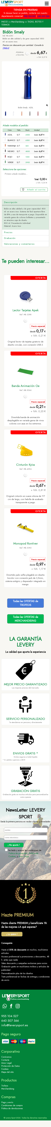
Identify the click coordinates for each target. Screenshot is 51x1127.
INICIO (4, 21)
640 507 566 (44, 16)
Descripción (10, 202)
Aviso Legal (24, 856)
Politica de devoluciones (12, 1108)
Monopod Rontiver (25, 543)
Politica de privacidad (17, 853)
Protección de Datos (10, 1066)
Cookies (4, 1069)
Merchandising (17, 21)
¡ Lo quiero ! (12, 934)
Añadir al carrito (36, 189)
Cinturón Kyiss (25, 464)
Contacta (5, 1059)
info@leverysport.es (14, 1025)
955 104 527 (30, 16)
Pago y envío (7, 1102)
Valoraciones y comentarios (19, 243)
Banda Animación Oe (25, 386)
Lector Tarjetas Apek (26, 310)
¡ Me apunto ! (14, 844)
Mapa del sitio (7, 1072)
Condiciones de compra (11, 1105)
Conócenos (6, 1056)
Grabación (10, 238)
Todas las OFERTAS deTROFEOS (25, 603)
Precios (8, 232)
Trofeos (4, 1085)
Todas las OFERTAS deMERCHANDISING (25, 619)
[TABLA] (6, 48)
